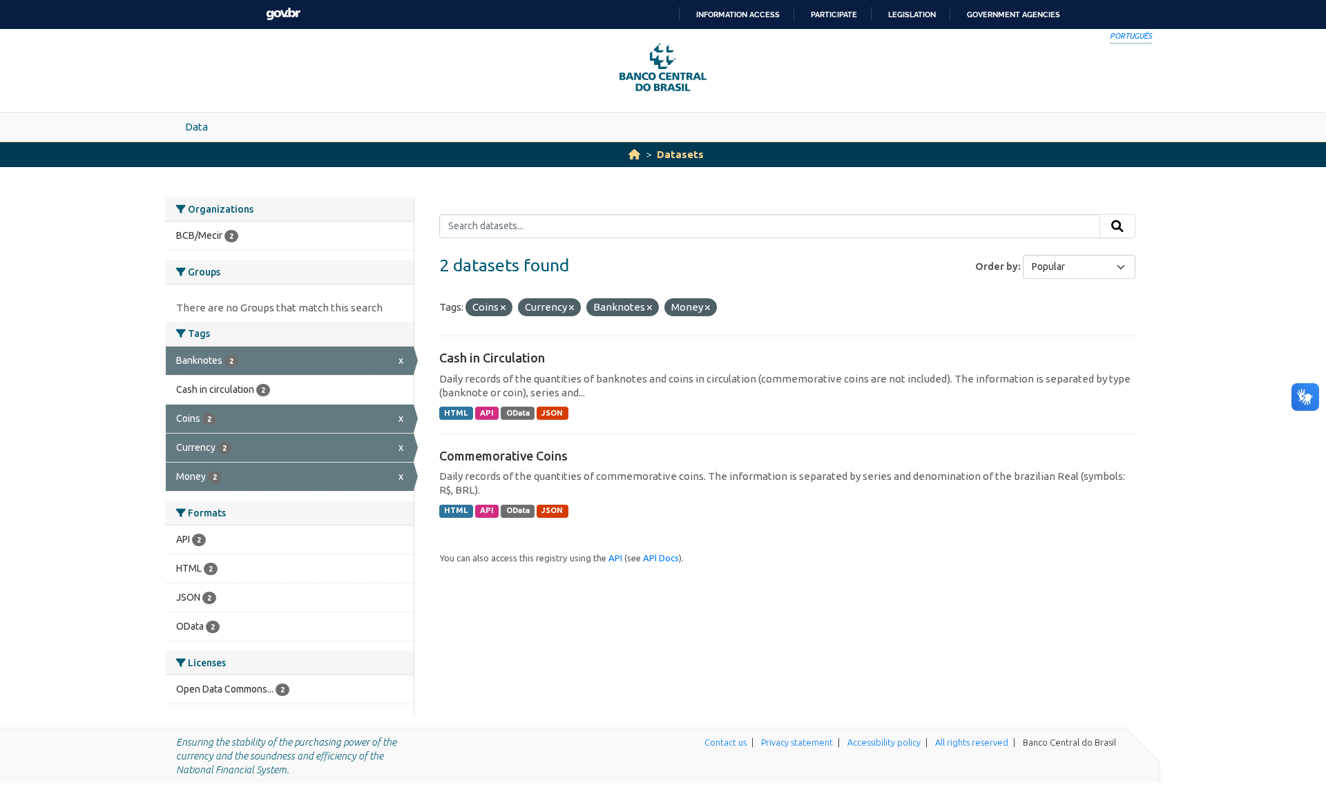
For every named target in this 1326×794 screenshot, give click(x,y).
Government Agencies (1013, 14)
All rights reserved (971, 742)
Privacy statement (797, 742)
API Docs (661, 558)
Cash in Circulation (492, 358)
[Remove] (503, 308)
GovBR (283, 14)
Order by (996, 266)
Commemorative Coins (503, 456)
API (487, 413)
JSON (552, 413)
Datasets (680, 154)
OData (518, 413)
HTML (456, 413)
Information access (738, 14)
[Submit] (1117, 226)
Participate (834, 14)
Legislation (912, 14)
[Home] (634, 154)
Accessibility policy (884, 742)
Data (196, 127)
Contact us (725, 742)
